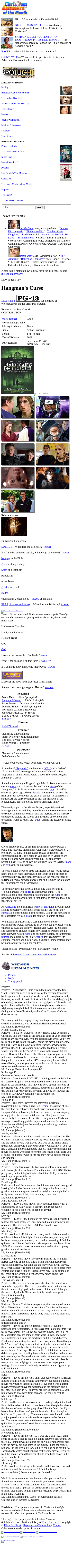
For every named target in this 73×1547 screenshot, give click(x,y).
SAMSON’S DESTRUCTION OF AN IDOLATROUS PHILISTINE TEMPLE (37, 38)
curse (53, 786)
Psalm (29, 915)
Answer (47, 546)
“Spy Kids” (21, 768)
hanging (5, 558)
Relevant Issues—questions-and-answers (34, 954)
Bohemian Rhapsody (32, 258)
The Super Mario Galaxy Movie (16, 184)
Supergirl (5, 130)
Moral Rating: (9, 318)
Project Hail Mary (10, 146)
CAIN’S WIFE (9, 57)
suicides (25, 933)
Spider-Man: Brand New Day (15, 103)
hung (52, 789)
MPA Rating (8, 300)
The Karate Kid (34, 231)
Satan (4, 569)
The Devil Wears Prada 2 (13, 151)
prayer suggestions (12, 273)
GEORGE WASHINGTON (30, 25)
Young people (15, 981)
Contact (57, 1525)
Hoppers (5, 189)
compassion (7, 912)
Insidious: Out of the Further (15, 92)
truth (37, 819)
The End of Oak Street (12, 98)
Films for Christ (50, 1522)
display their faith (44, 906)
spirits (28, 891)
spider (4, 592)
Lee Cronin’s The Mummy (14, 173)
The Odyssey (7, 109)
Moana (4, 114)
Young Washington (10, 119)
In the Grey (6, 157)
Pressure (5, 167)
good (4, 587)
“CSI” (47, 768)
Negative (13, 978)
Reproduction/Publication (37, 1525)
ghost (4, 564)
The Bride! (6, 195)
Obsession (6, 178)
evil (8, 864)
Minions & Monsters (11, 125)
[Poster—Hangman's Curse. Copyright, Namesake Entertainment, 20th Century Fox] (17, 393)
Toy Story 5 (7, 136)
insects (35, 598)
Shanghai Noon (25, 237)
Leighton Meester (11, 700)
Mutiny (4, 87)
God (3, 649)
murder (5, 936)
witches (39, 936)
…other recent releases (12, 200)
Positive (12, 975)
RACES (5, 51)
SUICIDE (6, 546)
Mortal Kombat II (10, 162)
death (13, 786)
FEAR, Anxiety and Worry (15, 604)
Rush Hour (28, 234)
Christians (10, 906)
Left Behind (42, 1105)
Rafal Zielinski (10, 726)
